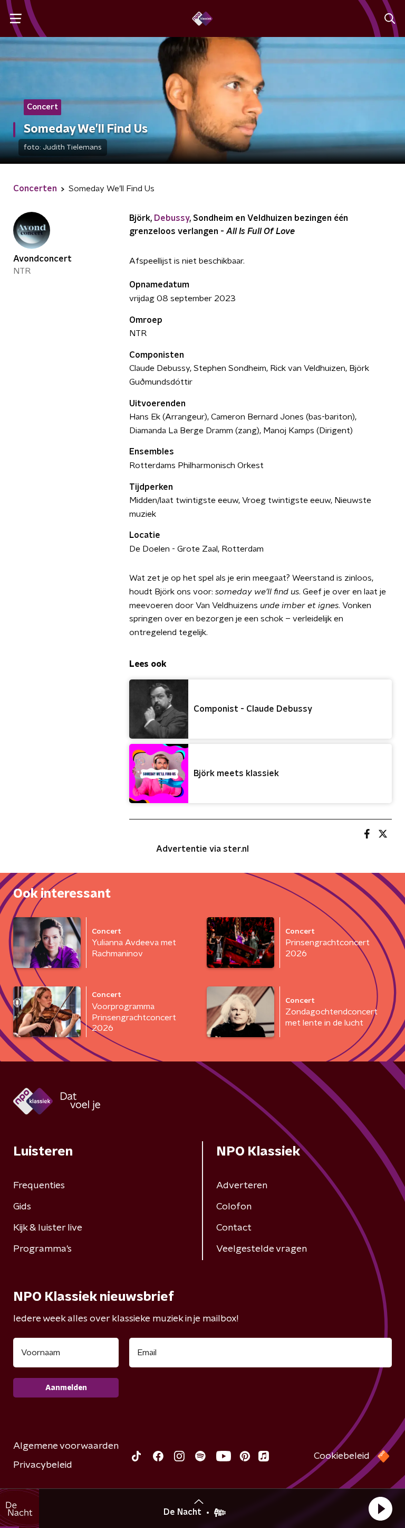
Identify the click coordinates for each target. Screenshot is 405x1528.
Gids (22, 1207)
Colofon (234, 1207)
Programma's (42, 1249)
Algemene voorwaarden (66, 1446)
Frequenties (39, 1185)
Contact (234, 1228)
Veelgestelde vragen (261, 1249)
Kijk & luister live (47, 1228)
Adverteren (241, 1185)
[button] (380, 1508)
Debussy (171, 218)
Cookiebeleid (342, 1456)
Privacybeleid (42, 1465)
